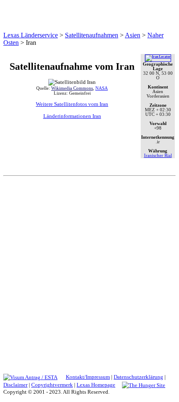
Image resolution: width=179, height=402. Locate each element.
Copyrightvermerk (52, 385)
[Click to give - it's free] (143, 385)
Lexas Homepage (96, 385)
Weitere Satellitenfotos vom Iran (72, 104)
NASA (101, 88)
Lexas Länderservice (30, 35)
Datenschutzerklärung (138, 377)
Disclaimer (15, 385)
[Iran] (158, 57)
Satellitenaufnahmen (91, 35)
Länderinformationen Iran (72, 116)
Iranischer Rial (158, 155)
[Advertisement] (89, 270)
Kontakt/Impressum (88, 377)
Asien (132, 35)
